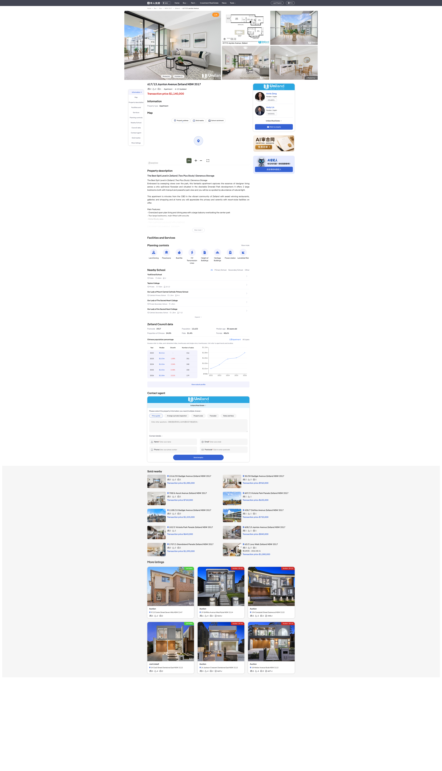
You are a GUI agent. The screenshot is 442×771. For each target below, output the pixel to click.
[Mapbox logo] (153, 163)
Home (177, 3)
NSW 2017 (168, 8)
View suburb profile (198, 384)
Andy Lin (270, 107)
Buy (155, 8)
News (224, 3)
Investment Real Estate (209, 3)
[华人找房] (153, 3)
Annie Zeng (271, 93)
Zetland (177, 8)
